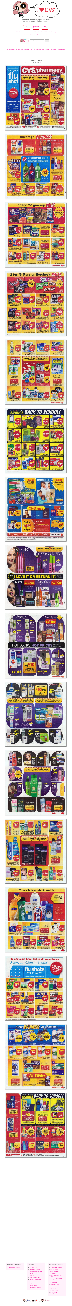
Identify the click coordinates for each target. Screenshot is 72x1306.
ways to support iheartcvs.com (54, 1272)
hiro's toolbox (33, 1267)
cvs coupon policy (35, 1277)
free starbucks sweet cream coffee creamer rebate (23, 47)
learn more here (43, 62)
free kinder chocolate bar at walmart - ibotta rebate (48, 47)
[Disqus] (36, 1230)
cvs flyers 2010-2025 (56, 1278)
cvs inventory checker (36, 1271)
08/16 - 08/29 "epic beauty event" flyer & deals (28, 32)
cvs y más (46, 34)
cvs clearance (38, 34)
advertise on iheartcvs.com (54, 1293)
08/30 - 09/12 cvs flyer (50, 32)
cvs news (53, 1288)
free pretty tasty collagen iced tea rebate (40, 49)
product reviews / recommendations (55, 1285)
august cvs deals (28, 34)
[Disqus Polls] (36, 1184)
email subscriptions (14, 1267)
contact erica (54, 1269)
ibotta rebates (33, 1285)
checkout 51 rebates (35, 1287)
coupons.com (33, 1283)
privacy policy (54, 1290)
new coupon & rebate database (58, 49)
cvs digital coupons (35, 1269)
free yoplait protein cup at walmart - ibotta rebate (18, 49)
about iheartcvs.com (56, 1267)
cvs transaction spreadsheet (54, 1281)
